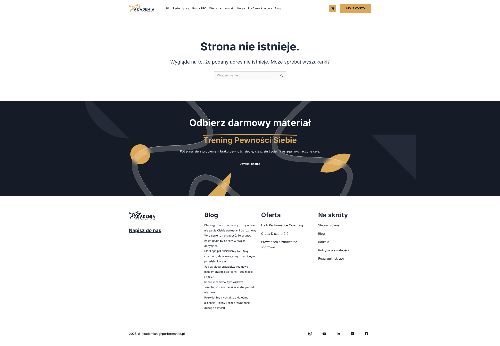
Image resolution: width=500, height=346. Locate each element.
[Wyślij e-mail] (352, 333)
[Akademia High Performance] (141, 8)
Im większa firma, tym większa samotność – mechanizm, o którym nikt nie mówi (229, 287)
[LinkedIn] (338, 333)
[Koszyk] (332, 8)
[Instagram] (310, 333)
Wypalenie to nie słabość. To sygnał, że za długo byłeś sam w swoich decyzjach (227, 240)
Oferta (213, 8)
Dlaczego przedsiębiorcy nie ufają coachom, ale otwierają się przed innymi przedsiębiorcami (229, 256)
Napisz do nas (145, 230)
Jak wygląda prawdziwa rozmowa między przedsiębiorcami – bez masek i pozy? (229, 272)
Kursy (241, 8)
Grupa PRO (199, 8)
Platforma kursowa (260, 8)
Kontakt (230, 8)
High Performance (177, 8)
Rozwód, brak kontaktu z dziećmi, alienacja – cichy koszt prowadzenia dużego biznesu (227, 302)
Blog (278, 8)
